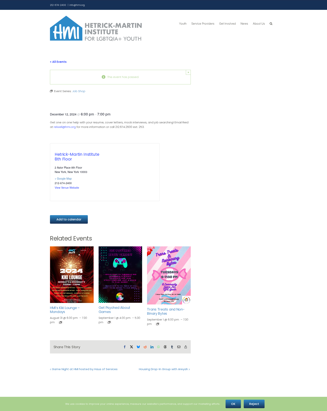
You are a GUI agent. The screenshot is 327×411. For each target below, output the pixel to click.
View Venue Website (67, 187)
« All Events (58, 62)
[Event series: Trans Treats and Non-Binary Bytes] (157, 324)
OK (233, 404)
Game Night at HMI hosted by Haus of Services (85, 369)
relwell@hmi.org (65, 127)
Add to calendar (68, 219)
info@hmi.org (77, 5)
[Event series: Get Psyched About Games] (109, 322)
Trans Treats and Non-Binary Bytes (166, 311)
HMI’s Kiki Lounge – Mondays (65, 309)
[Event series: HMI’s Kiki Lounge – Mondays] (60, 322)
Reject (254, 404)
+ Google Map (63, 178)
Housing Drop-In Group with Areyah (163, 369)
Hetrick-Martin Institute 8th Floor (77, 157)
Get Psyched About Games (114, 309)
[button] (271, 23)
